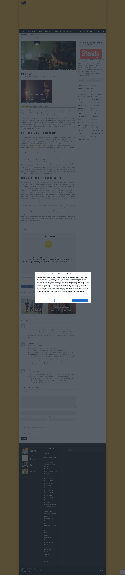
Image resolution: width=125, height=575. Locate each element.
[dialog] (63, 287)
